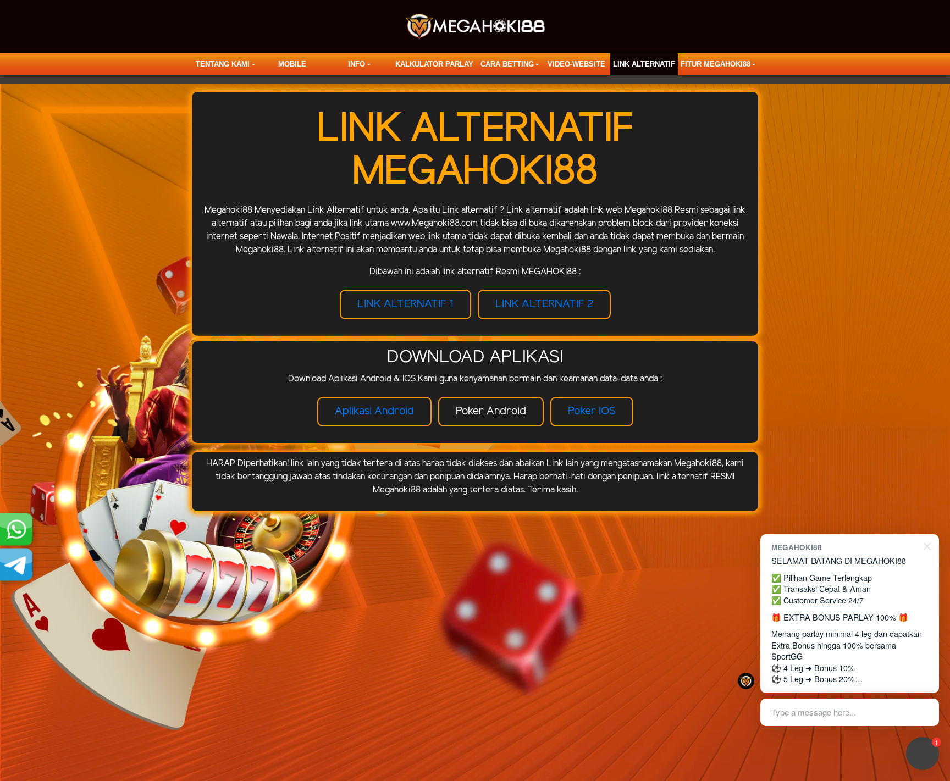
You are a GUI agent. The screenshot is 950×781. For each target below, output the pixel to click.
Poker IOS (592, 411)
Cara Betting (507, 64)
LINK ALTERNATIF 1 (405, 304)
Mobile (292, 64)
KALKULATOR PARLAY (434, 64)
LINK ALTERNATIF (644, 64)
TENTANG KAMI (223, 64)
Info (356, 64)
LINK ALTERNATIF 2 (544, 304)
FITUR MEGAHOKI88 (715, 64)
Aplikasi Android (374, 411)
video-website (576, 64)
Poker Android (491, 411)
